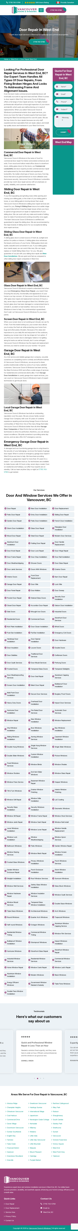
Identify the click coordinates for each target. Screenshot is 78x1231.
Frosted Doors (12, 669)
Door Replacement (62, 508)
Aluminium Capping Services (62, 676)
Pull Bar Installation (38, 633)
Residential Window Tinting (14, 933)
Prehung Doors (60, 663)
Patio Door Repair (13, 515)
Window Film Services (63, 934)
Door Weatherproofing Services (15, 676)
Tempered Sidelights (62, 669)
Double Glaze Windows (63, 904)
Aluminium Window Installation (14, 975)
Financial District (13, 1148)
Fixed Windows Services (12, 764)
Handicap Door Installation (12, 640)
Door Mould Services (38, 663)
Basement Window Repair (38, 782)
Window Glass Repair (62, 773)
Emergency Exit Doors (63, 633)
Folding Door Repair (38, 543)
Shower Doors (36, 563)
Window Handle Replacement (60, 829)
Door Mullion (35, 590)
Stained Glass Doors (38, 598)
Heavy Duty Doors (14, 703)
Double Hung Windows (15, 747)
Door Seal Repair (37, 676)
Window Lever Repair (39, 830)
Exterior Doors (60, 569)
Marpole (33, 1148)
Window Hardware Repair (14, 894)
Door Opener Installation (35, 640)
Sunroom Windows (62, 878)
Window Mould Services (12, 903)
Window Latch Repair (62, 967)
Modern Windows (37, 975)
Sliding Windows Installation (13, 738)
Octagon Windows (38, 925)
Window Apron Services (60, 838)
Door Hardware (60, 640)
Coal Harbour (12, 1116)
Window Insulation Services (37, 894)
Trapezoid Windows (62, 917)
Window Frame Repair (39, 816)
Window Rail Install (62, 822)
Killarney (33, 1128)
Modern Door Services (63, 536)
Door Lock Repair (37, 551)
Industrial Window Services (13, 960)
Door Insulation (12, 648)
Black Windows (60, 975)
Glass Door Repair (37, 528)
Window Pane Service (15, 782)
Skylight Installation (14, 878)
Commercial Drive (13, 1120)
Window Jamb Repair (15, 822)
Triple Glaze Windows (15, 911)
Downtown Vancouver (15, 1128)
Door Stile (34, 584)
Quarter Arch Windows (39, 917)
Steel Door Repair (37, 536)
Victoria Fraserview (60, 1140)
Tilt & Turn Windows (14, 791)
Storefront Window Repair (62, 951)
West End (14, 59)
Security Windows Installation (37, 808)
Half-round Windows (14, 925)
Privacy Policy (10, 1216)
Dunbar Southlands (14, 1132)
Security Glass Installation (12, 808)
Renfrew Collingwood (61, 1103)
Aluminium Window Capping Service (62, 924)
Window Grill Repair (14, 800)
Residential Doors (13, 619)
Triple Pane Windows (62, 984)
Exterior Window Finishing (37, 791)
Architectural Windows (39, 911)
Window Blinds (36, 764)
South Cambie (58, 1120)
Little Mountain (35, 1144)
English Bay (11, 1136)
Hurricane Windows (14, 951)
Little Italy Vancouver (37, 1140)
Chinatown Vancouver (15, 1111)
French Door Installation (63, 521)
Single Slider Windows (63, 747)
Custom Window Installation (37, 755)
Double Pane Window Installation (15, 992)
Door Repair (11, 508)
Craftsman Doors (61, 655)
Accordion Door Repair (39, 605)
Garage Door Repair (14, 584)
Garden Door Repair (14, 521)
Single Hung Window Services (38, 746)
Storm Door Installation (15, 528)
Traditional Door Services (37, 655)
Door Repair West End (28, 59)
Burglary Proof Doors (62, 694)
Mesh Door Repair (37, 685)
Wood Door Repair (14, 536)
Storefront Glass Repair (39, 951)
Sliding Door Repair (62, 515)
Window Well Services (15, 886)
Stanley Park (57, 1124)
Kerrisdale (33, 1124)
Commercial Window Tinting (38, 933)
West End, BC (48, 1212)
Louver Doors (36, 648)
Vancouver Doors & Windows (40, 1228)
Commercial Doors (37, 619)
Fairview (10, 1140)
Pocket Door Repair (14, 598)
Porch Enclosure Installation (37, 871)
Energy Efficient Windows (13, 983)
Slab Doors (11, 612)
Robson (56, 1111)
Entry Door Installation (39, 515)
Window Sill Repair (14, 816)
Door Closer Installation (39, 627)
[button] (34, 1078)
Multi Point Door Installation (13, 694)
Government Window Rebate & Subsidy (39, 983)
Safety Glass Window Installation (39, 886)
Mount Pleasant (35, 1152)
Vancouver (57, 1136)
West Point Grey (59, 1152)
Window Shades (61, 764)
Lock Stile (58, 584)
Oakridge (33, 1156)
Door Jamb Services (14, 569)
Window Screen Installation (61, 853)
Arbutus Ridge (12, 1103)
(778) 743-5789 (14, 2)
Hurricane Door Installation (12, 711)
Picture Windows (61, 756)
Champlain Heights (14, 1107)
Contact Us (9, 1220)
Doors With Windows (39, 569)
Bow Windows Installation (36, 729)
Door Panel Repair (13, 590)
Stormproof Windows (39, 942)
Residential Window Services (38, 960)
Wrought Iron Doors (38, 612)
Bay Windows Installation (60, 729)
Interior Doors (12, 577)
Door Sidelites (12, 655)
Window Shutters (13, 773)
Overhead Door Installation (36, 702)
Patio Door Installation (39, 521)
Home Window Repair (15, 967)
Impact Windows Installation (61, 942)
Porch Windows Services (61, 862)
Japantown (34, 1116)
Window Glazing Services (13, 853)
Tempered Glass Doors (39, 669)
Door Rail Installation (62, 557)
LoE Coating (59, 800)
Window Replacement (63, 720)
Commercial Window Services (62, 960)
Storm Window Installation (60, 871)
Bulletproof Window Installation (14, 942)
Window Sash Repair (38, 822)
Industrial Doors (60, 612)
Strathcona (57, 1128)
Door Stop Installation (39, 557)
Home (6, 59)
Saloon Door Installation (64, 605)
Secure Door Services (39, 694)
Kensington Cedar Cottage (39, 1120)
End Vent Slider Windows (36, 773)
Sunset (55, 1132)
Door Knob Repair (13, 551)
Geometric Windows (62, 808)
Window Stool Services (63, 816)
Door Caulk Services (14, 663)
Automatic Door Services (61, 711)
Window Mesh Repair (39, 853)
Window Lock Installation (12, 838)
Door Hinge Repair (61, 551)
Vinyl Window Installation (12, 729)
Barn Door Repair (61, 577)
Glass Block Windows (63, 886)
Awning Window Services (37, 738)
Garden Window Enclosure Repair (13, 871)
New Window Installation (36, 720)
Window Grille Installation (36, 799)
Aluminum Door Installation (12, 543)
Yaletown (56, 1156)
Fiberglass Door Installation (60, 528)
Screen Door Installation (16, 685)
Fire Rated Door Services (37, 711)
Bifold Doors (59, 627)
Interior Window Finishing (60, 791)
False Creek (11, 1144)
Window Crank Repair (39, 967)
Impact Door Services (63, 703)
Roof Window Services (39, 878)
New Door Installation (39, 508)
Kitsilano (33, 1132)
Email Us (46, 1208)
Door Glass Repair (61, 563)
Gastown (10, 1152)
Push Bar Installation (14, 633)
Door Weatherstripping (15, 563)
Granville (10, 1160)
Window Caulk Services (63, 895)
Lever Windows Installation (12, 829)
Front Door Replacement (36, 576)
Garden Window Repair (63, 846)
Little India (33, 1136)
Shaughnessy (58, 1116)
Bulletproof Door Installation (61, 685)
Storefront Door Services (61, 619)
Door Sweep (59, 590)
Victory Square (58, 1144)
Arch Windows (60, 911)
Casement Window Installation (62, 738)
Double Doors (60, 648)
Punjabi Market (35, 1160)
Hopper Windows (61, 782)
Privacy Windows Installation (37, 862)
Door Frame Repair (14, 557)
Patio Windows (36, 846)
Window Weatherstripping (37, 838)
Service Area (10, 1212)
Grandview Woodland (15, 1156)
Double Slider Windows (15, 756)
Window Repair (12, 720)
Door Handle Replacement (59, 543)
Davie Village (11, 1124)
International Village (37, 1111)
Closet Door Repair (14, 605)
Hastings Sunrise (36, 1107)
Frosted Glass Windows (15, 862)
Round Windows (13, 917)
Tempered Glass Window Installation (38, 903)
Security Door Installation (60, 598)
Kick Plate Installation (15, 627)
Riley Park (56, 1107)
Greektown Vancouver (38, 1103)
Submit (63, 132)
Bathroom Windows (14, 846)
